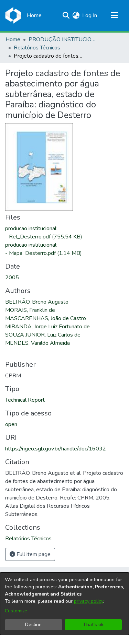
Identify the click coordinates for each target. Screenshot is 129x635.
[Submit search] (66, 15)
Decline (33, 624)
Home (13, 39)
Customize (16, 611)
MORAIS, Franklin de (30, 310)
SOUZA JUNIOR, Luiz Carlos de (42, 335)
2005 (12, 277)
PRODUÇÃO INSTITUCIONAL (63, 39)
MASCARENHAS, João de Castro (45, 318)
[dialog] (64, 604)
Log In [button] (90, 15)
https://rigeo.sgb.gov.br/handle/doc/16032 (55, 448)
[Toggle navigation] (114, 15)
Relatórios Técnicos (37, 47)
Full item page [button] (33, 554)
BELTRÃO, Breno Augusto (36, 302)
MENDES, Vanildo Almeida (37, 343)
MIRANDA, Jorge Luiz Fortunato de (47, 326)
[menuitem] (76, 15)
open (11, 424)
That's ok (93, 624)
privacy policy (88, 601)
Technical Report (25, 400)
